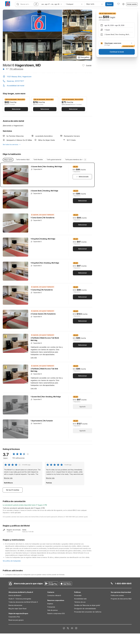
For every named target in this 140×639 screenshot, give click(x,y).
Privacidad (77, 595)
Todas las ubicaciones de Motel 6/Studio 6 (23, 602)
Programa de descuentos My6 (121, 599)
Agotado (83, 406)
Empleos (50, 604)
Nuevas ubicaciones (15, 605)
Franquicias (51, 607)
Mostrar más (8, 478)
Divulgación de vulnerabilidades (85, 608)
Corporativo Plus (14, 617)
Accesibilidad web (80, 599)
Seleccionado (84, 176)
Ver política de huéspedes (12, 561)
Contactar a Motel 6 (54, 595)
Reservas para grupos (16, 620)
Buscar (109, 4)
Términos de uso (80, 602)
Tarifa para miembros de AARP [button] (75, 159)
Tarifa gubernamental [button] (54, 159)
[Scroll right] (85, 159)
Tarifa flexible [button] (38, 159)
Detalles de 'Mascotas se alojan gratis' (87, 605)
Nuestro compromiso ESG (56, 613)
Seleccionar (16, 109)
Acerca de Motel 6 (15, 595)
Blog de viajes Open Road (17, 608)
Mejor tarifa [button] (8, 159)
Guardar (89, 65)
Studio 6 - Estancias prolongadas (20, 599)
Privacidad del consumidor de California (87, 612)
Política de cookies (117, 595)
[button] (47, 77)
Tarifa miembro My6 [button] (23, 159)
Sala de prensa (52, 610)
